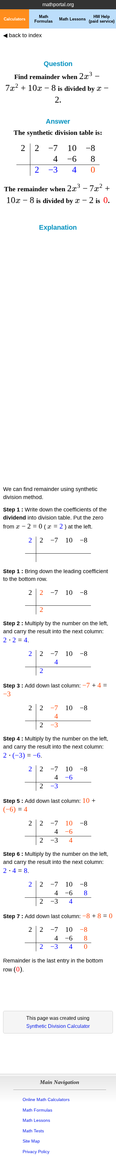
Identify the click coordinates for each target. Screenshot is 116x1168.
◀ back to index (22, 35)
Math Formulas (37, 1110)
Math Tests (33, 1130)
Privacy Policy (36, 1151)
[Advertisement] (58, 292)
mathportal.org (58, 4)
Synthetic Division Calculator (58, 1026)
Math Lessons (36, 1120)
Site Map (31, 1141)
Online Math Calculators (46, 1099)
